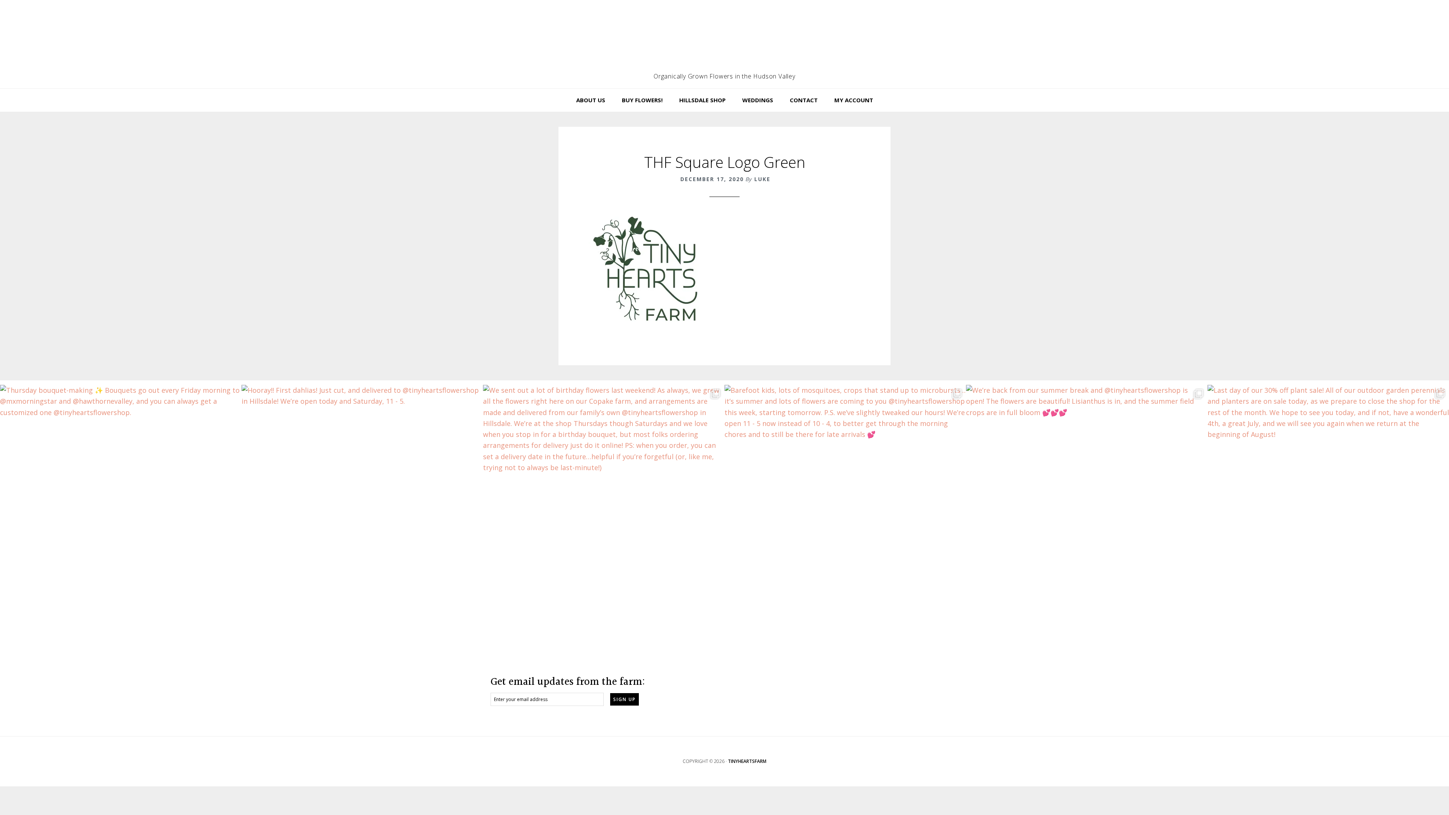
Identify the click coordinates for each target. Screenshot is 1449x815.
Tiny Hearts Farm (724, 40)
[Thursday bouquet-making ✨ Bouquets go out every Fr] (121, 505)
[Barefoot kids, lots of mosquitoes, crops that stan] (845, 505)
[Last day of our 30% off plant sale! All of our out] (1328, 505)
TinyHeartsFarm (747, 761)
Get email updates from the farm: (568, 682)
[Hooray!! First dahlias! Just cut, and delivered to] (362, 505)
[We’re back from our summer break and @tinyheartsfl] (1087, 505)
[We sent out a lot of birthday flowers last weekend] (603, 505)
